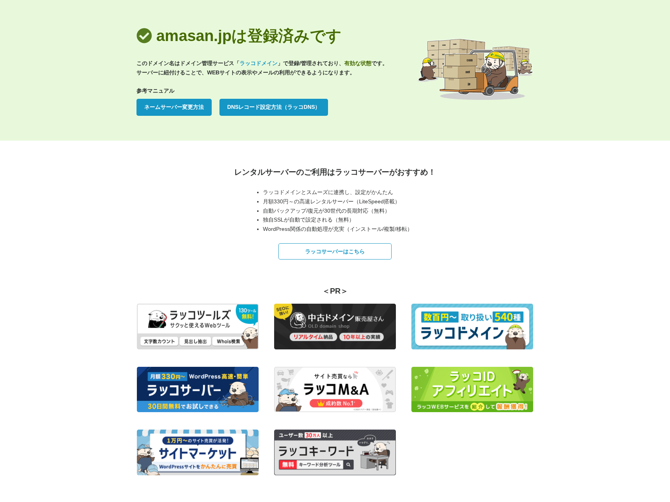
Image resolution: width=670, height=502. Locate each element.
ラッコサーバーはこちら (335, 251)
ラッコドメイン (259, 63)
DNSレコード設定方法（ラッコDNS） (273, 107)
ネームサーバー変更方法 (174, 107)
